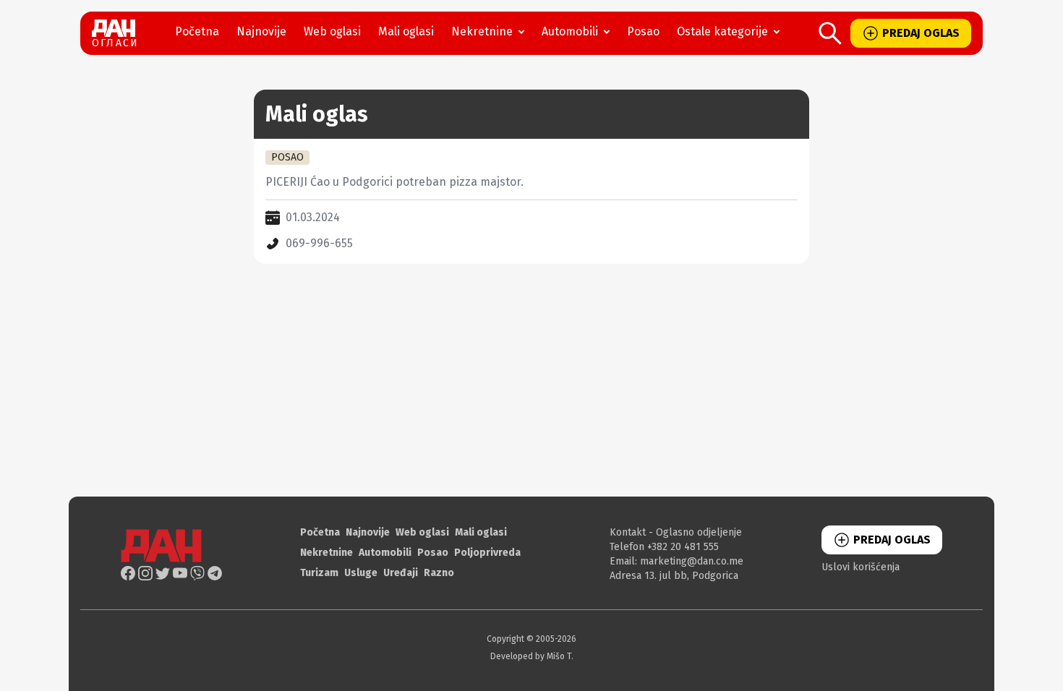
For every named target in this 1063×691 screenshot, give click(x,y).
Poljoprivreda (487, 552)
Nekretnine (482, 31)
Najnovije (261, 31)
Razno (439, 573)
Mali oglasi (406, 31)
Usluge (360, 573)
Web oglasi (332, 31)
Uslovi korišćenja (860, 567)
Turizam (319, 573)
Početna (197, 31)
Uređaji (400, 573)
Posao (643, 31)
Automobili (570, 31)
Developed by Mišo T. (531, 656)
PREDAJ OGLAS (921, 33)
